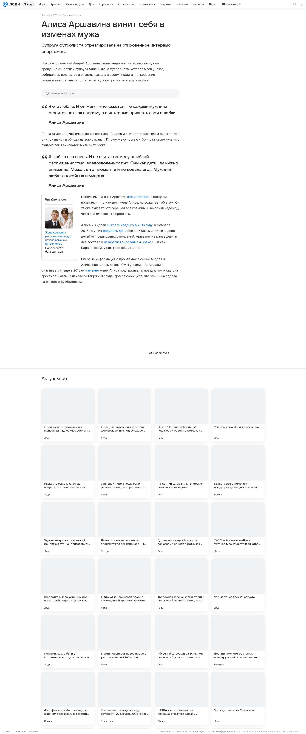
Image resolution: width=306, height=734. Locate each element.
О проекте (165, 731)
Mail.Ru (7, 731)
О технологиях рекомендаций (188, 731)
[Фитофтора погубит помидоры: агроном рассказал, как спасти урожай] (68, 698)
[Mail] (5, 4)
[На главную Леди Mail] (14, 4)
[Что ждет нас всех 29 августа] (238, 698)
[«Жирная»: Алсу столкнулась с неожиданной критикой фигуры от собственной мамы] (124, 585)
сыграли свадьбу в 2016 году (129, 225)
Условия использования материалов (261, 731)
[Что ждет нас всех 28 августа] (238, 585)
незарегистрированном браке (127, 242)
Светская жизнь (72, 15)
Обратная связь (291, 731)
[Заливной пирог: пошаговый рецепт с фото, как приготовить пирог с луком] (124, 471)
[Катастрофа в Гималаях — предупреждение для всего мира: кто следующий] (238, 471)
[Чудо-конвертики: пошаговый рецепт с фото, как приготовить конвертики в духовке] (68, 528)
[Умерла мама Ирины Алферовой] (238, 415)
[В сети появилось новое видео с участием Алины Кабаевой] (124, 641)
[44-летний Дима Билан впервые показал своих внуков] (181, 471)
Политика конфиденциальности (223, 731)
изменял (92, 270)
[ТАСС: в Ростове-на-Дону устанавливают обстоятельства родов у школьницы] (238, 528)
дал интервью (138, 197)
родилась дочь (114, 231)
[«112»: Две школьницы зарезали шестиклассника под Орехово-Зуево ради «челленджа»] (124, 415)
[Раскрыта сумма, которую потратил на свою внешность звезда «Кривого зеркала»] (68, 471)
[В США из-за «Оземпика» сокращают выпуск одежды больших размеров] (181, 698)
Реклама (33, 731)
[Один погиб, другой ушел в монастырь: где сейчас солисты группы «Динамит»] (68, 415)
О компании (20, 731)
